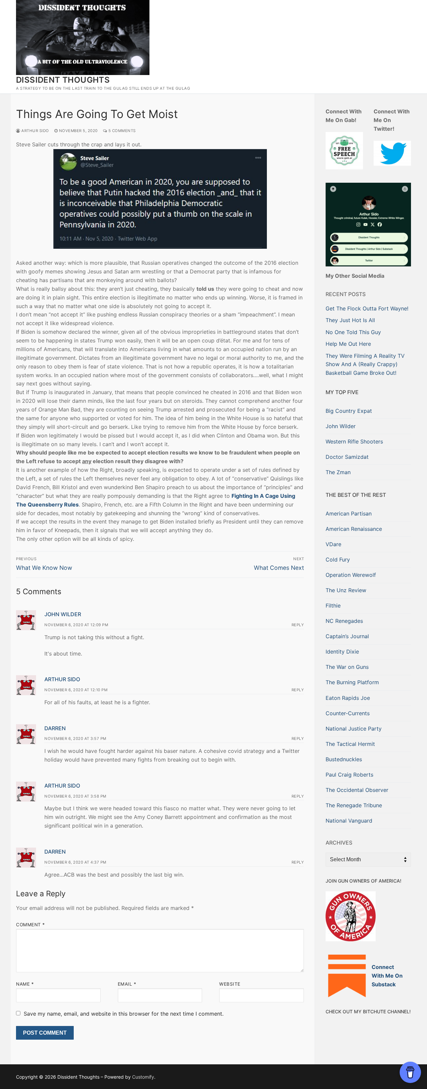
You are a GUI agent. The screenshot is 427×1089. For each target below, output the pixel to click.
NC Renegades (344, 621)
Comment (30, 924)
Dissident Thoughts (63, 80)
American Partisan (349, 513)
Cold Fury (338, 559)
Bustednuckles (344, 759)
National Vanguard (349, 820)
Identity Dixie (342, 651)
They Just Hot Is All (350, 320)
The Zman (338, 472)
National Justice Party (354, 728)
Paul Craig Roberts (349, 774)
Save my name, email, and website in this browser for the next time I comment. (124, 1013)
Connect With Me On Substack (387, 976)
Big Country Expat (349, 410)
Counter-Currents (348, 713)
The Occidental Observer (357, 790)
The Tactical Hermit (350, 744)
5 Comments (121, 130)
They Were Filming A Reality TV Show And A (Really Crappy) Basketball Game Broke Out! (365, 364)
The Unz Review (346, 590)
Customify (143, 1077)
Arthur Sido (34, 130)
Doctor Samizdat (347, 456)
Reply (298, 625)
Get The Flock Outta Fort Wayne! (367, 308)
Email (127, 984)
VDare (333, 544)
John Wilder (62, 614)
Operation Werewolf (351, 575)
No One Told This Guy (353, 332)
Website (230, 984)
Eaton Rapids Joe (348, 698)
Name (25, 984)
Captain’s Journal (347, 636)
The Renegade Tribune (354, 805)
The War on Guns (347, 667)
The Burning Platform (352, 682)
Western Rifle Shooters (354, 441)
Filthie (333, 605)
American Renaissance (354, 528)
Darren (55, 728)
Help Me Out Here (348, 343)
